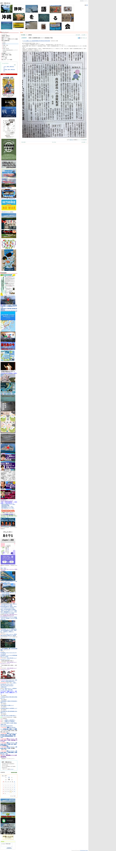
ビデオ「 (4, 755)
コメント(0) (80, 139)
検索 (87, 5)
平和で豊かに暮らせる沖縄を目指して (8, 715)
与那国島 (4, 51)
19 (8, 789)
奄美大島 (4, 46)
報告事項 (85, 139)
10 (5, 787)
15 (14, 787)
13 (10, 787)
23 (3, 791)
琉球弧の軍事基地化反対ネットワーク (10, 50)
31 (12, 783)
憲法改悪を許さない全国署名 (7, 211)
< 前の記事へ (78, 34)
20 (10, 789)
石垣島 (4, 42)
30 (10, 783)
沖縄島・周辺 (5, 45)
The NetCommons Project (84, 850)
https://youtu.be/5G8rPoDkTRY (7, 725)
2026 (9, 777)
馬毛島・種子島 (6, 48)
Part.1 (2, 567)
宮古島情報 (23, 34)
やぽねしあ (84, 37)
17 (5, 789)
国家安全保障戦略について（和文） (8, 504)
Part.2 (5, 567)
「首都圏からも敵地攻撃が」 (9, 720)
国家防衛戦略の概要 (5, 505)
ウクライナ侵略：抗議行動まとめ (8, 198)
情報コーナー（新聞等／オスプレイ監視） (10, 39)
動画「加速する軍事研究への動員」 (8, 394)
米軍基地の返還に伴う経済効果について (9, 708)
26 (3, 783)
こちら (12, 769)
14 (12, 787)
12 (8, 787)
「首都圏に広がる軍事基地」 (9, 721)
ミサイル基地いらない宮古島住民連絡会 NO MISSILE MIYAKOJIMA (36, 40)
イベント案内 (4, 57)
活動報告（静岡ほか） (6, 35)
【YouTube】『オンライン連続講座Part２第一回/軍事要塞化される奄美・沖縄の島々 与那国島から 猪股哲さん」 (9, 630)
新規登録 (82, 0)
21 (12, 789)
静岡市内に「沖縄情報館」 (6, 187)
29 (8, 783)
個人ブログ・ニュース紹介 (7, 59)
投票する (71, 139)
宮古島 (4, 43)
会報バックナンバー (6, 37)
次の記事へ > (84, 34)
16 (3, 789)
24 (5, 791)
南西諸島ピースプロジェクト (8, 758)
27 (5, 783)
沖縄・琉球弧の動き (6, 40)
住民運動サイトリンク (6, 53)
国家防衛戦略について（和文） (7, 506)
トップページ (4, 34)
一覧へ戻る (54, 142)
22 (14, 789)
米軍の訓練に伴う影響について (7, 705)
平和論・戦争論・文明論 (6, 54)
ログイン (86, 0)
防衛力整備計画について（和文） (8, 507)
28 (12, 791)
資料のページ (4, 56)
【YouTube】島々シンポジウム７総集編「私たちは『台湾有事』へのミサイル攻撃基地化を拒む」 (9, 618)
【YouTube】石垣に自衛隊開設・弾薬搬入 (9, 373)
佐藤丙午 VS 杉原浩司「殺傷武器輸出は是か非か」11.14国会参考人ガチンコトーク (9, 306)
